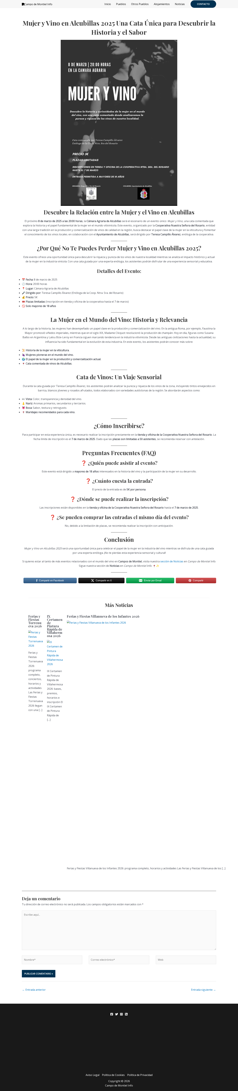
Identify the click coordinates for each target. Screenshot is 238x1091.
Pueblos (121, 4)
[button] (203, 4)
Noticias (180, 4)
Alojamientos (162, 4)
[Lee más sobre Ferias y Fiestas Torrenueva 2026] (35, 639)
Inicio (107, 4)
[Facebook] (111, 1014)
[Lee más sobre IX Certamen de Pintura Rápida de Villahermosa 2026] (55, 653)
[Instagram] (121, 1014)
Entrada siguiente (203, 989)
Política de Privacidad (140, 1075)
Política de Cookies (113, 1075)
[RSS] (126, 1014)
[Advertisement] (119, 1048)
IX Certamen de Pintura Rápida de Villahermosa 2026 (54, 626)
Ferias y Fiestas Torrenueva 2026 (35, 621)
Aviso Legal (92, 1075)
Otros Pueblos (140, 4)
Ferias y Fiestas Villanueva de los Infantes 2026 (103, 616)
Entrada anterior (34, 989)
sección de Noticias (171, 561)
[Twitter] (116, 1014)
